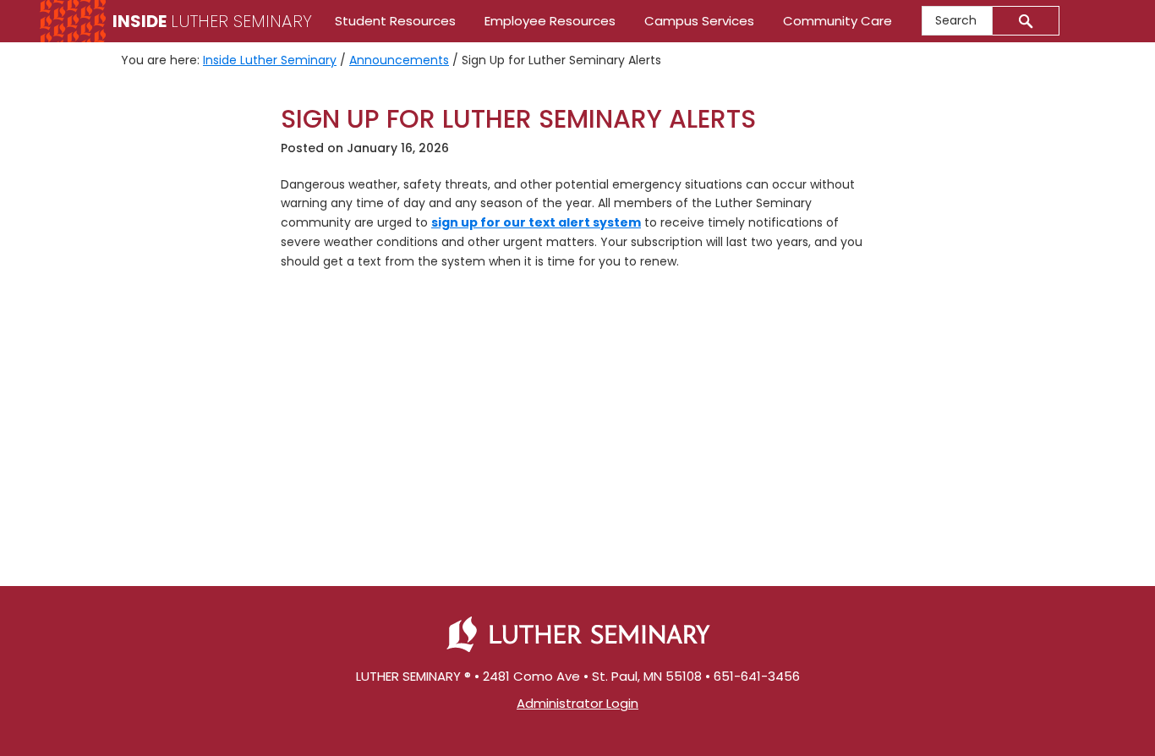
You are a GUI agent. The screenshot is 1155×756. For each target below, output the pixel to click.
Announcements (399, 60)
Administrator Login (577, 703)
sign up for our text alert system (536, 222)
